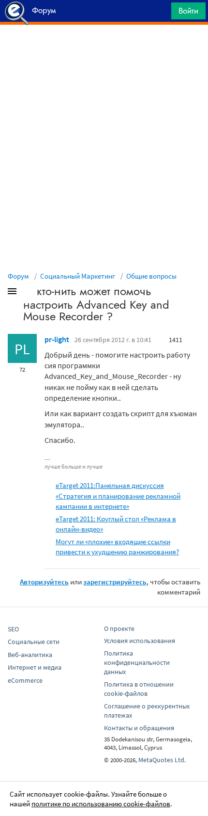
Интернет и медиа (34, 667)
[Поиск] (160, 13)
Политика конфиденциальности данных (137, 662)
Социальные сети (33, 641)
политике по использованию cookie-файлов (100, 803)
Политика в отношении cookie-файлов (139, 689)
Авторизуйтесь (44, 581)
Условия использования (139, 640)
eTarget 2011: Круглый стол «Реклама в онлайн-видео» (116, 524)
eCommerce (25, 680)
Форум (18, 276)
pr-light (57, 339)
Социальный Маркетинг (77, 276)
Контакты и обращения (139, 727)
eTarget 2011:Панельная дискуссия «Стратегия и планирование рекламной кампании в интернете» (118, 495)
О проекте (119, 628)
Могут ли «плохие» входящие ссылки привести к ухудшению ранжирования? (117, 546)
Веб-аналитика (30, 654)
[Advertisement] (104, 49)
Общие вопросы (151, 276)
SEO (13, 629)
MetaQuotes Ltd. (162, 759)
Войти (188, 10)
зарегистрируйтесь (115, 581)
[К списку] (28, 293)
